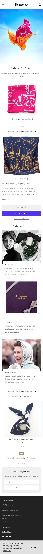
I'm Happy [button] (33, 547)
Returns (4, 518)
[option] (21, 36)
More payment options (21, 219)
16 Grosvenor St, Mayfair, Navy (16, 184)
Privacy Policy (6, 536)
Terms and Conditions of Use (11, 515)
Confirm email (20, 488)
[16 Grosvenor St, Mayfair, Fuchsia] (21, 98)
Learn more (30, 194)
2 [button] (21, 126)
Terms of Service (7, 522)
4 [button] (24, 178)
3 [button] (23, 126)
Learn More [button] (7, 551)
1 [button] (19, 126)
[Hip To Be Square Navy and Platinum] (21, 419)
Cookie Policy (6, 532)
